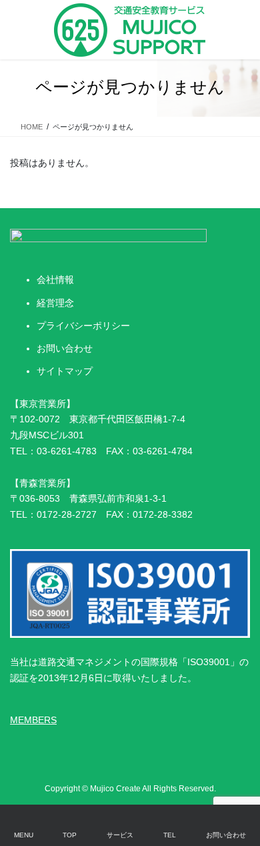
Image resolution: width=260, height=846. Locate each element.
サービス (120, 835)
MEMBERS (33, 720)
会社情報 (55, 279)
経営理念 (55, 303)
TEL (169, 835)
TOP (70, 835)
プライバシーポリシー (83, 325)
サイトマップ (65, 371)
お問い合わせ (65, 348)
